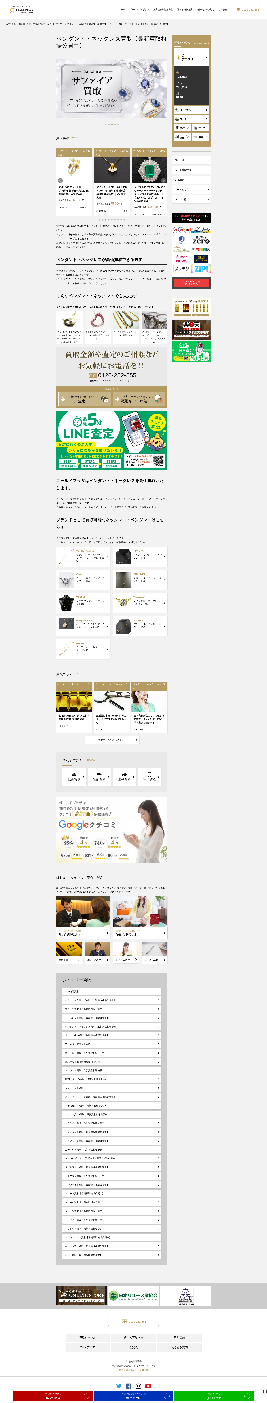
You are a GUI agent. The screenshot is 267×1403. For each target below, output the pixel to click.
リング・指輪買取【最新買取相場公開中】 (87, 1035)
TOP (123, 9)
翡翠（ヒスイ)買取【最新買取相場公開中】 (87, 1105)
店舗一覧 (179, 160)
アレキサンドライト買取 (78, 1044)
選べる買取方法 (184, 9)
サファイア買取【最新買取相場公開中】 (86, 1070)
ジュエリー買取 (76, 980)
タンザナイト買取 (74, 1088)
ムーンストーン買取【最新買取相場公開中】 (88, 1237)
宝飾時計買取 (72, 991)
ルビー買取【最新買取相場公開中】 (83, 1255)
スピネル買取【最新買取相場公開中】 (84, 1202)
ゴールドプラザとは (139, 9)
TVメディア (87, 1347)
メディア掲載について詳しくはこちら (191, 282)
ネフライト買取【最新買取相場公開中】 (86, 1123)
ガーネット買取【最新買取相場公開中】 (86, 1149)
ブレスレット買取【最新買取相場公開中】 (87, 1017)
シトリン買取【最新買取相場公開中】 (84, 1211)
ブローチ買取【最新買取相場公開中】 (84, 1009)
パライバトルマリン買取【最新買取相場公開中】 (90, 1097)
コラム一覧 (180, 199)
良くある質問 (179, 1347)
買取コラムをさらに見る (111, 740)
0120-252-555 (250, 9)
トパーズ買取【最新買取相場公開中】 (84, 1193)
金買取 (133, 1347)
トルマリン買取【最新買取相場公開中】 (86, 1176)
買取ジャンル (87, 1337)
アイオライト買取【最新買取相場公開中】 (87, 1132)
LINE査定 (179, 179)
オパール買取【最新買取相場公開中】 (84, 1061)
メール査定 (180, 189)
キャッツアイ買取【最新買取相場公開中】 (87, 1246)
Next (163, 180)
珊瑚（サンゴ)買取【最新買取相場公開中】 (87, 1079)
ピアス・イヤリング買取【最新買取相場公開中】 (90, 1000)
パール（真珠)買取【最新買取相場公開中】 (87, 1114)
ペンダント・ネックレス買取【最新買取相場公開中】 (93, 1026)
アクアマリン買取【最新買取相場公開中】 (87, 1140)
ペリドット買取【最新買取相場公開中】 (86, 1228)
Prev (60, 180)
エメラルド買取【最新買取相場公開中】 (86, 1053)
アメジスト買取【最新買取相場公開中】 (86, 1220)
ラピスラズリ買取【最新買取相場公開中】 (87, 1167)
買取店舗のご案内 (205, 9)
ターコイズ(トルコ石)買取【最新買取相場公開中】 (91, 1158)
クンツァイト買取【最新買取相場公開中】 (87, 1184)
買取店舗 (179, 1337)
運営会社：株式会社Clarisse (133, 1369)
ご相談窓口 (223, 9)
